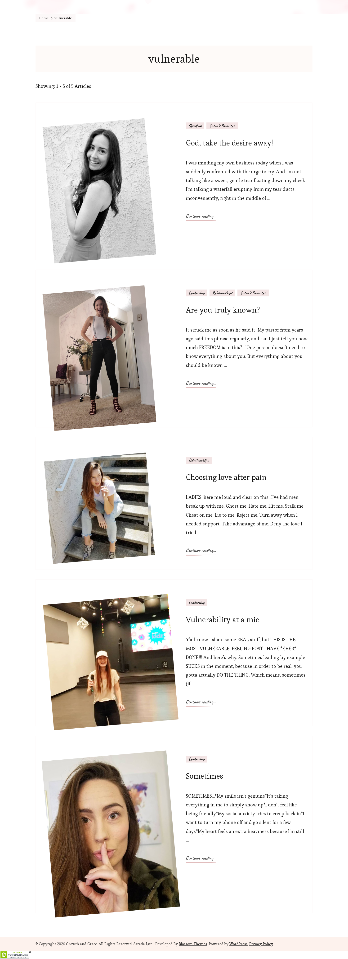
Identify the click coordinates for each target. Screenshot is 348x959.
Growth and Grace (81, 943)
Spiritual (195, 125)
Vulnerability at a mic (222, 619)
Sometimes (204, 776)
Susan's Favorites (222, 125)
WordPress (238, 943)
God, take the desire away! (229, 143)
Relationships (222, 292)
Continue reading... (201, 216)
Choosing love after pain (226, 477)
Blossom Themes (193, 943)
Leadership (197, 292)
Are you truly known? (223, 310)
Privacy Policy (261, 943)
